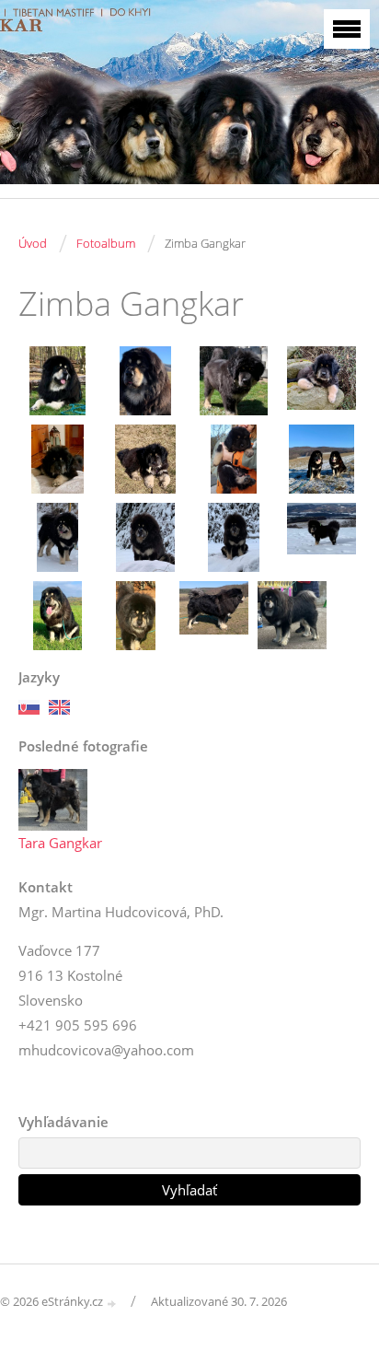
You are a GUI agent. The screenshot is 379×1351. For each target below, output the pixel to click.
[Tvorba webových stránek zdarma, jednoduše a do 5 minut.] (112, 1303)
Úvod (32, 243)
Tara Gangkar (60, 842)
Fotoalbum (105, 243)
